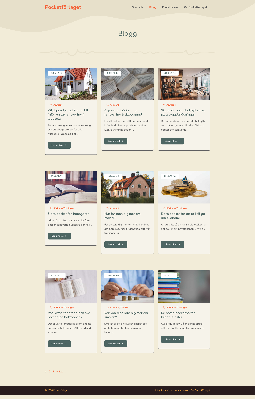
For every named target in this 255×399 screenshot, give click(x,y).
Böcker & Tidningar (63, 208)
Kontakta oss (170, 7)
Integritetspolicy (163, 390)
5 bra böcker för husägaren (69, 214)
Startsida (137, 7)
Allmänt (58, 104)
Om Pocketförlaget (195, 7)
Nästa (61, 371)
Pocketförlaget (63, 7)
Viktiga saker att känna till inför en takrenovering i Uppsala (68, 114)
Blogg (152, 7)
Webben (124, 307)
